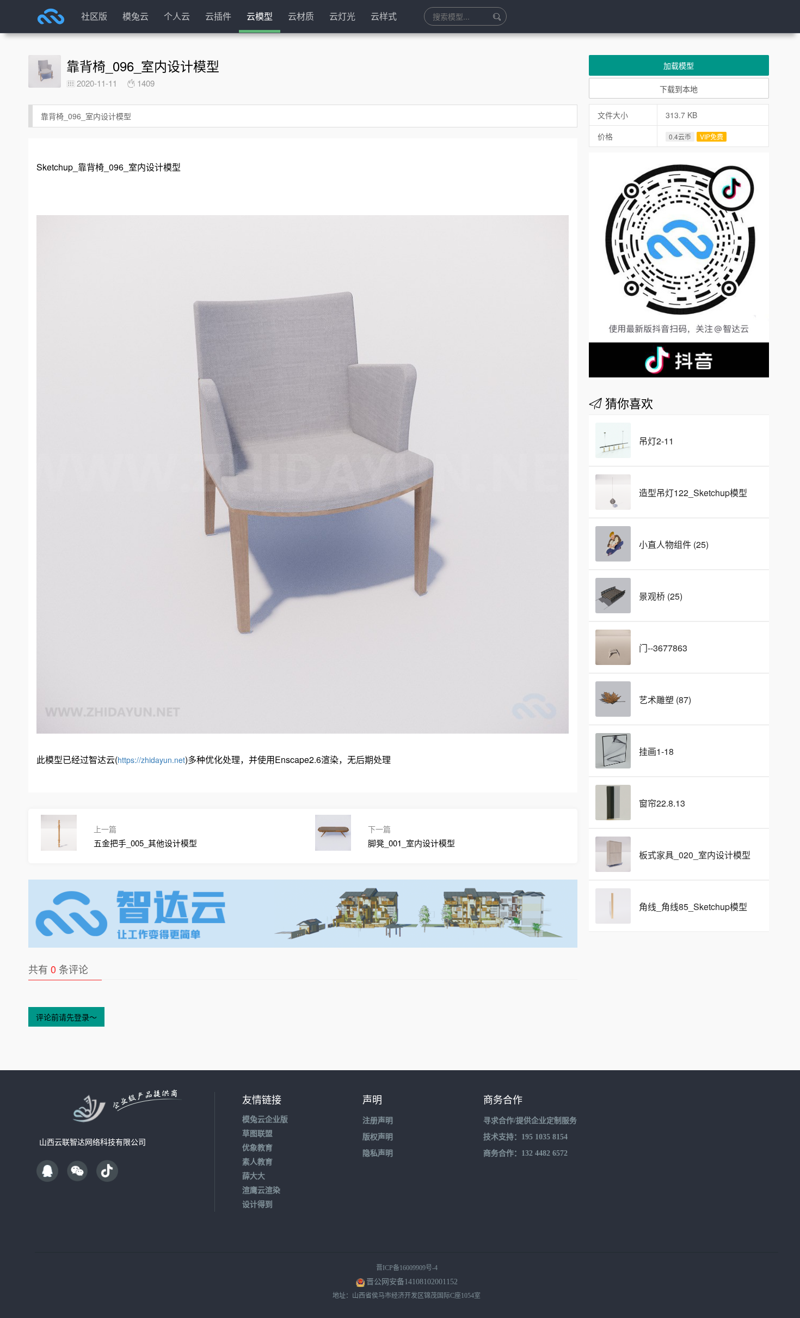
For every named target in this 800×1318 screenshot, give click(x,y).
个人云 (177, 16)
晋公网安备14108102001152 (412, 1282)
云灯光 (342, 16)
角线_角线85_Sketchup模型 (693, 906)
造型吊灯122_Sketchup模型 (693, 492)
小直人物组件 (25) (674, 544)
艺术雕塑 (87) (665, 699)
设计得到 (257, 1204)
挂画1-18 (656, 751)
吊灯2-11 (656, 441)
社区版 (94, 16)
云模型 (260, 16)
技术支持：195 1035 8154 (525, 1137)
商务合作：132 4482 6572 (525, 1153)
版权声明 (377, 1137)
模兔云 (135, 16)
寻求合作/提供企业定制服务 (530, 1120)
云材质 (301, 16)
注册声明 (377, 1120)
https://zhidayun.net (151, 759)
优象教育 (257, 1148)
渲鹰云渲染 (261, 1190)
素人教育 (257, 1162)
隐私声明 (377, 1153)
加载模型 (678, 65)
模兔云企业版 (265, 1119)
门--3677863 (663, 648)
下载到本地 (679, 88)
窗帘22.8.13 (662, 803)
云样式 (384, 16)
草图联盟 (257, 1134)
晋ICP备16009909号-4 (407, 1268)
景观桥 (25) (660, 596)
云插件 (218, 16)
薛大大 (253, 1176)
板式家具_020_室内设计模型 (694, 855)
